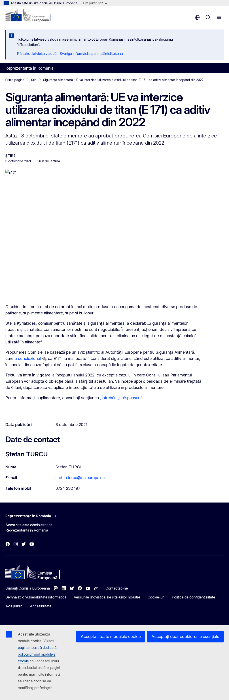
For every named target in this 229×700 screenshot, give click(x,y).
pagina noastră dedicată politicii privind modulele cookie (37, 654)
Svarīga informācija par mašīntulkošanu (91, 53)
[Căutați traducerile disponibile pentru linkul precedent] (44, 359)
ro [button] (197, 17)
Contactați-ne (117, 588)
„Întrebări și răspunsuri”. (121, 397)
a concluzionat (28, 358)
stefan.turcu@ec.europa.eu (80, 477)
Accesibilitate (40, 606)
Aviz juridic (14, 606)
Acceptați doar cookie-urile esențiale (185, 636)
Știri (33, 80)
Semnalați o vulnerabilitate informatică (35, 597)
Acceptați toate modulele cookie (111, 636)
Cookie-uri (156, 597)
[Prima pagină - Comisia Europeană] (32, 15)
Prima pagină (14, 80)
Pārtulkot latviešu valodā (37, 53)
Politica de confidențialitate (193, 597)
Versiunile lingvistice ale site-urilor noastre (107, 597)
